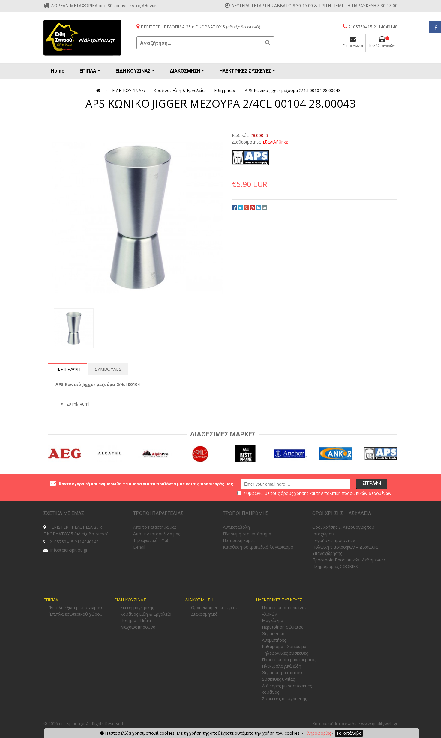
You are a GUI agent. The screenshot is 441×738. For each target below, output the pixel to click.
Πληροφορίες (317, 733)
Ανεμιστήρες (274, 640)
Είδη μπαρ (224, 90)
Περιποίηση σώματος (282, 627)
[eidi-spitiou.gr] (83, 38)
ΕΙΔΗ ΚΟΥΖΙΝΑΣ (128, 90)
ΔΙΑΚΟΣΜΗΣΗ (199, 600)
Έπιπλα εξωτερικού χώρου (76, 607)
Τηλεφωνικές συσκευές (285, 653)
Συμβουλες (108, 369)
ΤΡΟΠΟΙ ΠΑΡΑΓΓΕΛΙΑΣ (158, 513)
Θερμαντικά (273, 633)
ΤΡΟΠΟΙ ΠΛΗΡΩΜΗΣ (245, 513)
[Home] (99, 90)
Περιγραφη (67, 369)
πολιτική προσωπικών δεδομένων (358, 493)
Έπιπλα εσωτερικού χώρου (76, 614)
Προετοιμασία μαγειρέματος (289, 659)
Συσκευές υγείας (278, 679)
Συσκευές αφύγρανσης (284, 698)
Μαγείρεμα (272, 620)
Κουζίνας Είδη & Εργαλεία (180, 90)
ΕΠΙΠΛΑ (51, 600)
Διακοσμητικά (204, 614)
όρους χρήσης (294, 493)
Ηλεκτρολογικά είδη (281, 666)
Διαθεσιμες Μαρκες (223, 434)
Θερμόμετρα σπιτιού (282, 672)
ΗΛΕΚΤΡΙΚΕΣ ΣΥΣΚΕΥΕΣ (279, 600)
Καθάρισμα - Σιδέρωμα (284, 646)
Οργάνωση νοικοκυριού (214, 607)
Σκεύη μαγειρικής (137, 607)
